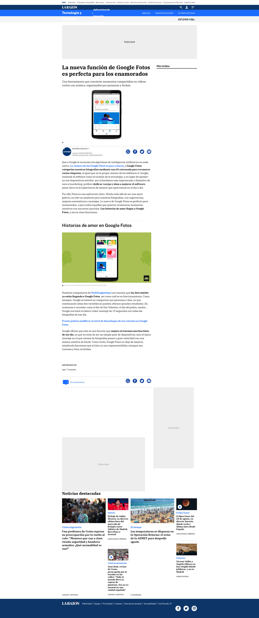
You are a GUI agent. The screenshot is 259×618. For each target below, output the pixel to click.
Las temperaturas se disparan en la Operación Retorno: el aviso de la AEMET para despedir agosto (152, 537)
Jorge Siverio (182, 576)
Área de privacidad (132, 603)
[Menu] (194, 7)
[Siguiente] (197, 14)
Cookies (118, 603)
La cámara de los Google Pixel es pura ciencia (97, 165)
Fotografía (72, 370)
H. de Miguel (136, 595)
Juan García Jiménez (117, 539)
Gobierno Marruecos (192, 2)
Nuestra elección (164, 13)
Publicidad (87, 603)
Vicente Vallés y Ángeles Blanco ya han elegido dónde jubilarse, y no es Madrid (186, 566)
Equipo (97, 603)
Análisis (146, 13)
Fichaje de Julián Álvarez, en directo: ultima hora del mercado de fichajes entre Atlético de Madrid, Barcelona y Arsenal (118, 525)
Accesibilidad (150, 603)
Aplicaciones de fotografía (101, 13)
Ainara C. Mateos (70, 595)
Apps (64, 370)
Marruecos (100, 2)
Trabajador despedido (85, 2)
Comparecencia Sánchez (173, 2)
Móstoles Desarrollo (138, 2)
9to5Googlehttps (101, 292)
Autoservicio (111, 2)
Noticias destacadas (81, 493)
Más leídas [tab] (163, 66)
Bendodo (71, 2)
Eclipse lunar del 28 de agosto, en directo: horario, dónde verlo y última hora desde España (185, 522)
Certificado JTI (165, 603)
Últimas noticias (186, 13)
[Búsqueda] (181, 7)
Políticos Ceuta (123, 2)
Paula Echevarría (155, 2)
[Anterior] (115, 12)
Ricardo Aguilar (80, 149)
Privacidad (108, 603)
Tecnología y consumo (72, 13)
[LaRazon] (79, 7)
